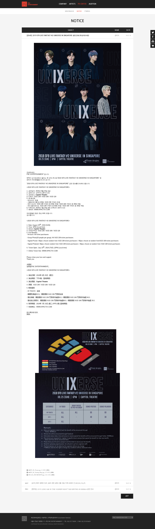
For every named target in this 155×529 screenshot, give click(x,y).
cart (152, 45)
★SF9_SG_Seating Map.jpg (36, 472)
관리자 (117, 35)
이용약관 (44, 517)
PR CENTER (82, 4)
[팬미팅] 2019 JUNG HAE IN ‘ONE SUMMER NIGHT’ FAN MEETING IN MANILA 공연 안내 (62, 489)
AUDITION (92, 4)
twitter (152, 32)
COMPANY (63, 4)
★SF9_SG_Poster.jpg (34, 470)
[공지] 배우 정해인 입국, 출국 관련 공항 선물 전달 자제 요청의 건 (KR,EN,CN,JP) (58, 483)
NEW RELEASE (69, 11)
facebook (152, 36)
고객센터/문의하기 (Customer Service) (59, 517)
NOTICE (79, 11)
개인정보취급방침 (36, 517)
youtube (152, 41)
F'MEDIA (87, 11)
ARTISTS (72, 4)
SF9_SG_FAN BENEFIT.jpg (36, 475)
